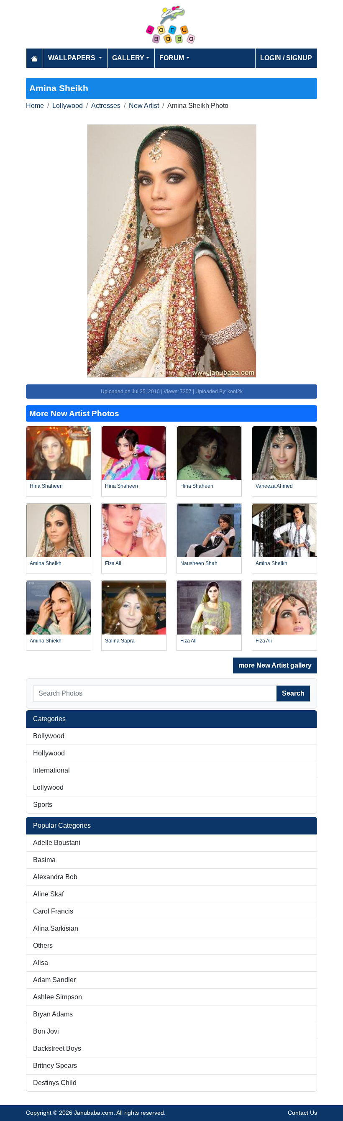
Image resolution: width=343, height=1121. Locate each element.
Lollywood (67, 105)
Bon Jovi (46, 1031)
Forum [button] (171, 57)
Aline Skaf (48, 894)
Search (293, 693)
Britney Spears (55, 1065)
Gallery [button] (128, 57)
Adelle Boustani (56, 842)
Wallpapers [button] (72, 57)
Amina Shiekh (45, 641)
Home (35, 105)
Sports (42, 804)
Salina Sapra (120, 641)
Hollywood (49, 753)
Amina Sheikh (45, 563)
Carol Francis (53, 911)
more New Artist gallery (275, 665)
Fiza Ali (113, 563)
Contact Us (302, 1112)
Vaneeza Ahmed (274, 486)
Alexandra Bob (55, 876)
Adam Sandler (54, 979)
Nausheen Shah (199, 563)
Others (43, 945)
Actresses (105, 105)
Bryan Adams (53, 1014)
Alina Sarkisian (55, 928)
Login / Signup (286, 57)
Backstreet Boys (57, 1048)
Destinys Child (55, 1082)
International (51, 770)
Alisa (40, 962)
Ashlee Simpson (57, 997)
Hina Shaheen (46, 486)
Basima (44, 859)
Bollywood (48, 736)
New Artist (144, 105)
